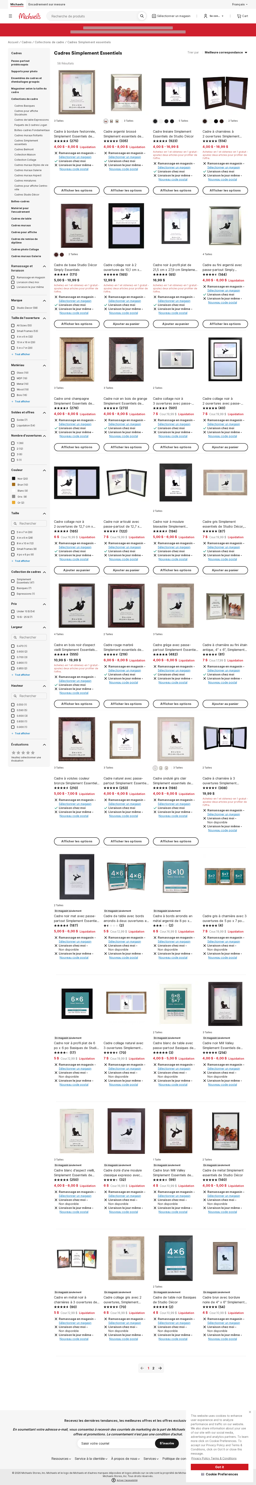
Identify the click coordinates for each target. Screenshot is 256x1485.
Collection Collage (25, 159)
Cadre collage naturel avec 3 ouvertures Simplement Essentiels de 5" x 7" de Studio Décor (124, 1045)
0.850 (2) (22, 668)
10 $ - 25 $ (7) (24, 616)
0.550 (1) (22, 704)
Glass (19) (22, 372)
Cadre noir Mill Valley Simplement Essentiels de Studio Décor (222, 1045)
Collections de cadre (49, 42)
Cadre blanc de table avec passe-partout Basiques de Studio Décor (173, 1045)
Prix (14, 603)
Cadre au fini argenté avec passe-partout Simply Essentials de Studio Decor (223, 267)
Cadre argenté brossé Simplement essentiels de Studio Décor (122, 134)
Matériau (17, 365)
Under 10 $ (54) (26, 611)
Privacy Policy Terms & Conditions (214, 1458)
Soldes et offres (22, 412)
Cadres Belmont (24, 149)
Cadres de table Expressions (31, 119)
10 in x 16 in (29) (26, 342)
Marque (16, 300)
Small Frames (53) (27, 331)
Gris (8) (22, 496)
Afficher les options (76, 190)
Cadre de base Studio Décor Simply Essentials (75, 267)
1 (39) (20, 443)
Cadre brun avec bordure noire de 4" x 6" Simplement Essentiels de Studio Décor (224, 1300)
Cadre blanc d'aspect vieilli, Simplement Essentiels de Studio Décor (74, 1172)
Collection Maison (25, 154)
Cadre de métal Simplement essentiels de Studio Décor (223, 1172)
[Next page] (160, 1368)
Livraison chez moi (28, 282)
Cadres (27, 42)
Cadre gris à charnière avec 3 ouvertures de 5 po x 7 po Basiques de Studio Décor (225, 918)
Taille (15, 513)
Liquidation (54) (26, 425)
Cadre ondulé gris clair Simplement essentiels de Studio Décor (172, 781)
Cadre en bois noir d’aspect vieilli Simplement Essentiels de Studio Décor (74, 647)
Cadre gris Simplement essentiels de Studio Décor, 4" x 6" (223, 524)
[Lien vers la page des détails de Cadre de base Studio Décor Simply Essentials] (77, 228)
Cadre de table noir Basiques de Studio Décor (174, 1299)
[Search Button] (142, 16)
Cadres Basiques (24, 105)
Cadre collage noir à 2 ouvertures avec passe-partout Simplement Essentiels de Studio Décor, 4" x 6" (225, 401)
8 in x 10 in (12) (25, 543)
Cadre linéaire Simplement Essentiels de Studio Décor (173, 133)
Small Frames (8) (27, 548)
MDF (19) (22, 378)
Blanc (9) (23, 490)
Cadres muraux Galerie (28, 170)
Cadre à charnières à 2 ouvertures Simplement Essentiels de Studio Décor (223, 134)
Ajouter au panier (126, 324)
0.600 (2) (22, 651)
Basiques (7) (24, 588)
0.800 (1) (22, 662)
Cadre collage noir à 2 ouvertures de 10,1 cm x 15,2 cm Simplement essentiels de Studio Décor (124, 267)
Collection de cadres (26, 571)
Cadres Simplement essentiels (89, 42)
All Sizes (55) (24, 325)
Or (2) (21, 502)
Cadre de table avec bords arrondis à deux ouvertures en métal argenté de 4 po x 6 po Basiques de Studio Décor (126, 918)
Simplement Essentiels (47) (25, 581)
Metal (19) (22, 383)
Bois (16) (22, 395)
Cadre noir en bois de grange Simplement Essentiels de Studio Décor (125, 401)
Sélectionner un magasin (75, 157)
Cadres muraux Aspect (27, 175)
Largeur (16, 627)
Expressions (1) (26, 593)
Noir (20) (23, 478)
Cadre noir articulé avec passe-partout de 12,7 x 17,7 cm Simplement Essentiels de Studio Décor (126, 524)
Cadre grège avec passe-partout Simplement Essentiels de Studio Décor (175, 647)
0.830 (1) (22, 721)
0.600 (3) (22, 715)
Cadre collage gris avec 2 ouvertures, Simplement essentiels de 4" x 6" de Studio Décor (123, 1300)
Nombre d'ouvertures (26, 435)
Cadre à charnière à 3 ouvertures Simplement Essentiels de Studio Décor (223, 781)
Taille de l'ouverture (25, 318)
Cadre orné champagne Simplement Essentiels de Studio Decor (73, 401)
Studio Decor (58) (27, 307)
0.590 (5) (22, 710)
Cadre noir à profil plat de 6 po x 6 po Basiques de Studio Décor (76, 1045)
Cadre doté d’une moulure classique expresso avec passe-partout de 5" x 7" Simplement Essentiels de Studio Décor (123, 1172)
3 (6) (19, 454)
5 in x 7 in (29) (24, 347)
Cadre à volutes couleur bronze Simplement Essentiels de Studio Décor (76, 781)
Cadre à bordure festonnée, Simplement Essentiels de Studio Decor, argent (75, 134)
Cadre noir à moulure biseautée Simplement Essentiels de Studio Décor (173, 524)
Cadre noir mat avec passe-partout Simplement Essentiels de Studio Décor (76, 918)
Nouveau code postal (74, 169)
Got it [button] (219, 1467)
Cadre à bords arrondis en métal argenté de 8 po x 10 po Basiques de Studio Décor (172, 918)
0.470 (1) (22, 645)
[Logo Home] (30, 16)
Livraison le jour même (30, 287)
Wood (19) (23, 389)
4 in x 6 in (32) (25, 336)
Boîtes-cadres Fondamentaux (32, 130)
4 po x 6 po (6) (25, 554)
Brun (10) (23, 484)
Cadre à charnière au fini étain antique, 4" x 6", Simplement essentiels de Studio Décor (225, 647)
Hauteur (17, 685)
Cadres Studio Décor (26, 194)
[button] (219, 1474)
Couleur (17, 470)
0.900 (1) (22, 726)
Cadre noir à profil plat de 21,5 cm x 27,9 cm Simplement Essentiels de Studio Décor (175, 267)
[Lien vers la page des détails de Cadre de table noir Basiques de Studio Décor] (176, 1260)
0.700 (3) (22, 657)
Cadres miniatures (25, 180)
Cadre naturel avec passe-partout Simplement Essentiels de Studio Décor (126, 781)
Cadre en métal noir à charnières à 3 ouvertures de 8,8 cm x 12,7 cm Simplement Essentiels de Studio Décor (76, 1300)
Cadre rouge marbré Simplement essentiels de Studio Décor (122, 647)
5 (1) (19, 459)
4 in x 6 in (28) (25, 537)
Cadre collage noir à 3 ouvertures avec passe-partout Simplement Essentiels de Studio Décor (175, 401)
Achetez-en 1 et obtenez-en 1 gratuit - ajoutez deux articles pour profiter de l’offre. (175, 155)
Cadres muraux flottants (28, 135)
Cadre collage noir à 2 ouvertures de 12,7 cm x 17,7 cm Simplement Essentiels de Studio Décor (76, 524)
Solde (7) (22, 419)
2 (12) (20, 448)
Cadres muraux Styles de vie (31, 164)
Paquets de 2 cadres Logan (30, 124)
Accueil (13, 42)
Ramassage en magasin (31, 277)
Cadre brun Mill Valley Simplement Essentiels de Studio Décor (172, 1172)
